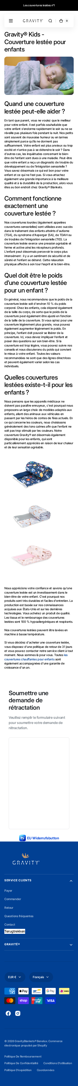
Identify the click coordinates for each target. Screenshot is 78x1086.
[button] (11, 21)
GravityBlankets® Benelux (31, 1041)
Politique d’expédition (18, 1070)
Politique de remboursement (22, 1056)
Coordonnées (45, 1070)
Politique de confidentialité (21, 1063)
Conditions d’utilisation (57, 1063)
